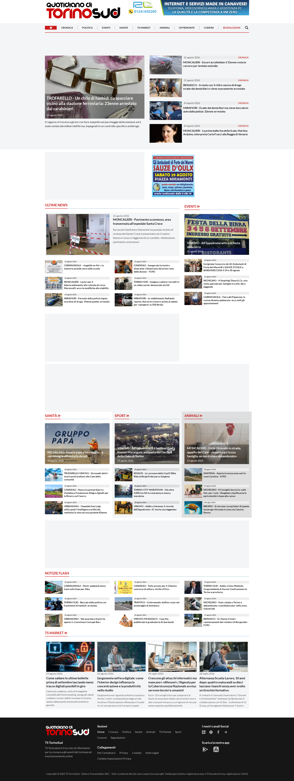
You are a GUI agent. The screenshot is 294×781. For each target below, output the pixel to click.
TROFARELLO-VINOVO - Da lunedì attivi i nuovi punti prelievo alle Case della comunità (86, 476)
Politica (87, 27)
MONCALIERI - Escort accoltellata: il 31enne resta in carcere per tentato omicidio (214, 64)
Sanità (123, 27)
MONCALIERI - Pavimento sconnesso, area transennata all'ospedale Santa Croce (142, 221)
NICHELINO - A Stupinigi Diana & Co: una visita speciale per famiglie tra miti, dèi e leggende (225, 283)
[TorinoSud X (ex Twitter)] (211, 732)
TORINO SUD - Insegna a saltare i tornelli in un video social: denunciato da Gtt (156, 283)
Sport (120, 416)
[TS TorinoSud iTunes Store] (216, 749)
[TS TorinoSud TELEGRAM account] (225, 732)
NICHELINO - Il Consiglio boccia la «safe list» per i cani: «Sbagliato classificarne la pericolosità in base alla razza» (224, 492)
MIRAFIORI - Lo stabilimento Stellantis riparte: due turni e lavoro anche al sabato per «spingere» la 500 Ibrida (156, 301)
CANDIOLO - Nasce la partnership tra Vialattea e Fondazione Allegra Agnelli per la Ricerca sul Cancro (86, 492)
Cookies (137, 752)
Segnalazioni (231, 27)
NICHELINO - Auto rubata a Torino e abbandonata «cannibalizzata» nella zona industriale (225, 605)
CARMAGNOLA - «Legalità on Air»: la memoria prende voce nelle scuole (84, 267)
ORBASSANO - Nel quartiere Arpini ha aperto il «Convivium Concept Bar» (84, 620)
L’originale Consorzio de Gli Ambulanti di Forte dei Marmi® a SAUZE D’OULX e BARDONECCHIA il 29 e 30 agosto (224, 267)
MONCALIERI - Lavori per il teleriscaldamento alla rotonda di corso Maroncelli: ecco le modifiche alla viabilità (86, 285)
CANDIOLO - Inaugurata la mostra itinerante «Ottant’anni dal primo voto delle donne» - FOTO (154, 268)
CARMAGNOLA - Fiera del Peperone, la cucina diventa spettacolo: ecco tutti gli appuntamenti (224, 300)
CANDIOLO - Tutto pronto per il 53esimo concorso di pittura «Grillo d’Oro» (155, 587)
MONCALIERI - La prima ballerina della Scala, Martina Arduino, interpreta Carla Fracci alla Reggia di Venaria (215, 132)
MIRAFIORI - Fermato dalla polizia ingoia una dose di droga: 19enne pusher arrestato (87, 300)
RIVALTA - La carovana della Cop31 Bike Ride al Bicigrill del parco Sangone (155, 475)
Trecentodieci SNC (100, 773)
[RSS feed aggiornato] (203, 732)
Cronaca (67, 27)
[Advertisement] (94, 176)
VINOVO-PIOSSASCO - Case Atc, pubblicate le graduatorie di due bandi (154, 620)
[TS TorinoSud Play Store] (205, 749)
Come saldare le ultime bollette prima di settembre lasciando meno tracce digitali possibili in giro (69, 682)
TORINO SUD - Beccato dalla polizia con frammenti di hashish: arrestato (85, 604)
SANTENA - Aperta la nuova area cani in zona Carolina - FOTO (224, 475)
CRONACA (243, 57)
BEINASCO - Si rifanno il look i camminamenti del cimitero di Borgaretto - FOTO (226, 622)
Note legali (152, 752)
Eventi (106, 27)
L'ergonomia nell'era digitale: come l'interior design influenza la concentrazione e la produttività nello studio (120, 684)
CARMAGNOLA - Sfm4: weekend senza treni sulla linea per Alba (85, 587)
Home (100, 731)
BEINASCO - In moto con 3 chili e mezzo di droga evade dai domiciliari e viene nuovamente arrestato (214, 86)
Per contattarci (106, 752)
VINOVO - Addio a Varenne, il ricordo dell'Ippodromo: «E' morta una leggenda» (155, 508)
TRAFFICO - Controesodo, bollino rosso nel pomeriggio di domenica (156, 604)
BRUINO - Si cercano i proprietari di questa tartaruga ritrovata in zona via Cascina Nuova (226, 509)
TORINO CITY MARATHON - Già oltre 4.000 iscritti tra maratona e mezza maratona (154, 492)
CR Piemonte (187, 27)
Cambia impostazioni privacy (114, 758)
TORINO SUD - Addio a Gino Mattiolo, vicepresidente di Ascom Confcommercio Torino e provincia (225, 589)
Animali (165, 27)
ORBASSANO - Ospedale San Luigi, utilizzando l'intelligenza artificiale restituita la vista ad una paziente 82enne (85, 509)
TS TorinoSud (73, 773)
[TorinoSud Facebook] (218, 732)
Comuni (209, 27)
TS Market (143, 27)
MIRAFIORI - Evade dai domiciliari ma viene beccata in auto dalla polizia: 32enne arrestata (215, 109)
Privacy (123, 752)
